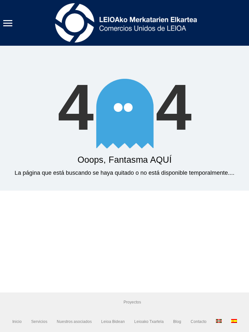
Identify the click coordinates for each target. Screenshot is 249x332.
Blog (177, 321)
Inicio (17, 321)
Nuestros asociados (74, 321)
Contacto (199, 321)
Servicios (39, 321)
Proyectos (132, 302)
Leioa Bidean (113, 321)
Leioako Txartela (149, 321)
